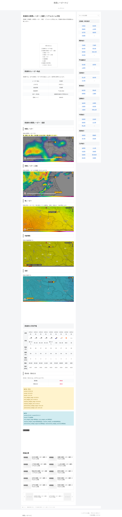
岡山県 (83, 125)
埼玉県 (83, 55)
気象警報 (46, 58)
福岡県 (83, 148)
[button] (98, 15)
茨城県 (83, 45)
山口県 (94, 122)
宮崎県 (94, 151)
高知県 (94, 138)
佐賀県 (83, 151)
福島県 (94, 32)
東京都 (94, 48)
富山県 (83, 77)
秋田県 (94, 26)
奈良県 (94, 106)
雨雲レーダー (47, 52)
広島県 (94, 119)
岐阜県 (83, 90)
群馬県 (83, 52)
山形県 (94, 29)
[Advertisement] (48, 33)
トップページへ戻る (85, 513)
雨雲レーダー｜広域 (48, 54)
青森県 (83, 29)
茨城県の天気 (26, 430)
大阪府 (83, 109)
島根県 (83, 122)
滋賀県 (83, 103)
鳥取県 (83, 119)
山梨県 (83, 68)
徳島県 (83, 135)
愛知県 (94, 90)
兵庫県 (94, 103)
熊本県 (83, 158)
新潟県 (83, 64)
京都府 (83, 106)
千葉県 (94, 45)
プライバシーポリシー (95, 513)
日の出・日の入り (48, 65)
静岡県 (83, 93)
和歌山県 (94, 109)
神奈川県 (94, 52)
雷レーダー (46, 56)
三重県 (94, 93)
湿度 (45, 61)
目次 (46, 45)
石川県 (83, 80)
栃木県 (83, 48)
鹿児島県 (94, 154)
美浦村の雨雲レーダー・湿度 (49, 50)
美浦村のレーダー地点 (47, 48)
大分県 (94, 148)
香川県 (83, 138)
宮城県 (83, 35)
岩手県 (83, 32)
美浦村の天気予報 (46, 63)
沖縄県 (94, 158)
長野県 (94, 64)
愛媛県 (94, 135)
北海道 (83, 26)
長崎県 (83, 154)
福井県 (94, 77)
